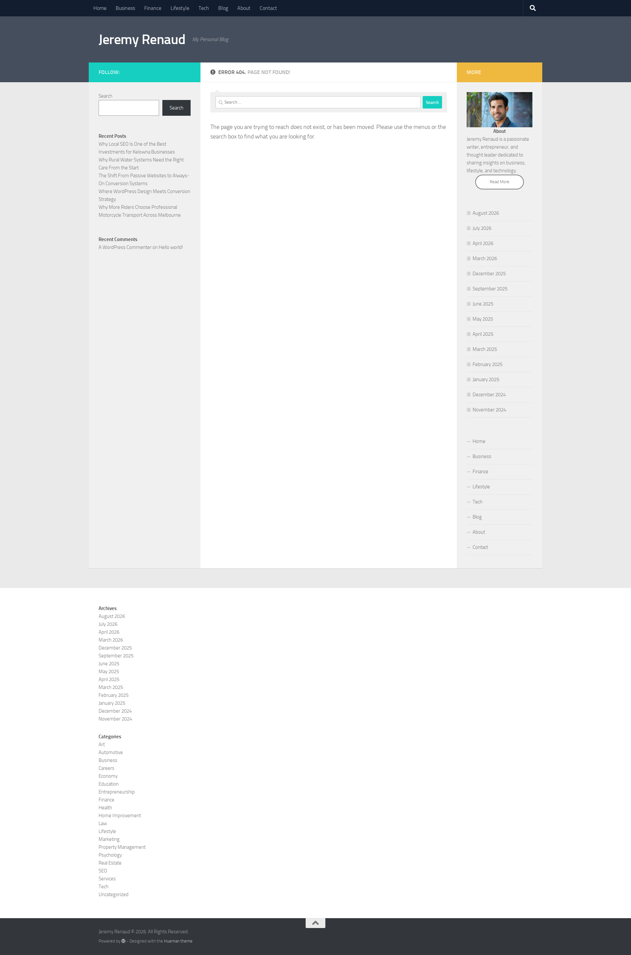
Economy (108, 776)
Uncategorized (114, 894)
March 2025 (485, 349)
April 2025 (483, 334)
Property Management (122, 847)
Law (103, 823)
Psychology (110, 855)
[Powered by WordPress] (123, 941)
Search (105, 96)
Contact (268, 8)
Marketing (109, 839)
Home (99, 8)
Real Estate (110, 863)
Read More (499, 181)
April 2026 (483, 243)
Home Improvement (120, 816)
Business (125, 8)
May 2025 (483, 319)
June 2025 (483, 304)
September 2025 (490, 289)
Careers (106, 768)
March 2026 (485, 258)
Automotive (111, 752)
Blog (223, 8)
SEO (103, 871)
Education (109, 784)
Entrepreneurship (117, 792)
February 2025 (487, 364)
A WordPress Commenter (125, 247)
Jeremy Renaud (142, 39)
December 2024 (489, 395)
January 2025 (486, 379)
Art (102, 744)
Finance (152, 8)
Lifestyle (180, 8)
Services (107, 879)
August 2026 (486, 213)
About (243, 8)
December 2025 (489, 274)
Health (105, 808)
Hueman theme (178, 941)
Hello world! (171, 247)
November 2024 (489, 410)
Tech (204, 8)
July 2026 (482, 228)
